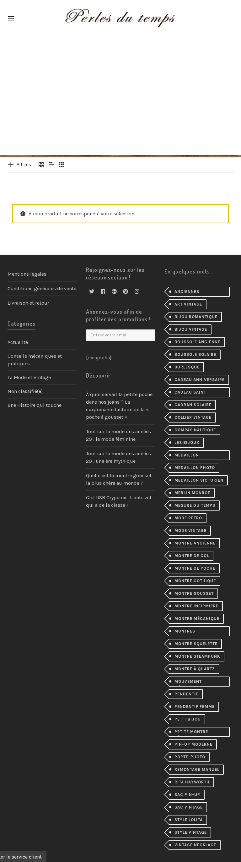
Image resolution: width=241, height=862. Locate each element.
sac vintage (188, 807)
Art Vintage (188, 304)
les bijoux (187, 442)
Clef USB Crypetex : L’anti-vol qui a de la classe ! (118, 501)
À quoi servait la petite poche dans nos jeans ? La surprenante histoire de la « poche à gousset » (119, 405)
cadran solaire (193, 404)
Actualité (18, 342)
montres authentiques (190, 632)
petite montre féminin (191, 733)
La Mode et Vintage (29, 377)
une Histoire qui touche (35, 405)
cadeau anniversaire (199, 379)
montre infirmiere (196, 606)
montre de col (191, 555)
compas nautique (195, 430)
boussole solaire (195, 354)
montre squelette (195, 643)
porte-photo (189, 756)
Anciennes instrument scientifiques (190, 293)
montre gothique (195, 580)
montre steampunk (197, 656)
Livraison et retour (28, 303)
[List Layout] (51, 165)
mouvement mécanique (188, 683)
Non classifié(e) (25, 391)
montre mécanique (196, 618)
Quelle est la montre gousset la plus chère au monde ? (119, 479)
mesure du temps (194, 505)
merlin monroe (192, 492)
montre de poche (194, 568)
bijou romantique (195, 316)
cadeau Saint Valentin (190, 393)
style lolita (188, 819)
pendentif (186, 694)
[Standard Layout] (41, 165)
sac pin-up (187, 794)
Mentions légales (27, 274)
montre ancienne (195, 543)
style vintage (190, 832)
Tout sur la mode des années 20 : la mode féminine (118, 435)
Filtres (23, 165)
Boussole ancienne (197, 342)
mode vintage (190, 530)
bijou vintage (190, 329)
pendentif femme (194, 706)
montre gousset (194, 593)
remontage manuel (196, 769)
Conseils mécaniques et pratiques (35, 360)
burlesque (187, 367)
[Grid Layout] (61, 165)
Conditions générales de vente (42, 288)
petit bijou (187, 719)
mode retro (188, 518)
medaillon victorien (198, 480)
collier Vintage (193, 417)
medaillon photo (194, 467)
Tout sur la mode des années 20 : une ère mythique (118, 457)
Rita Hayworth (192, 782)
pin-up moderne (193, 744)
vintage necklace (195, 845)
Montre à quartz (194, 668)
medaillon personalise (189, 456)
